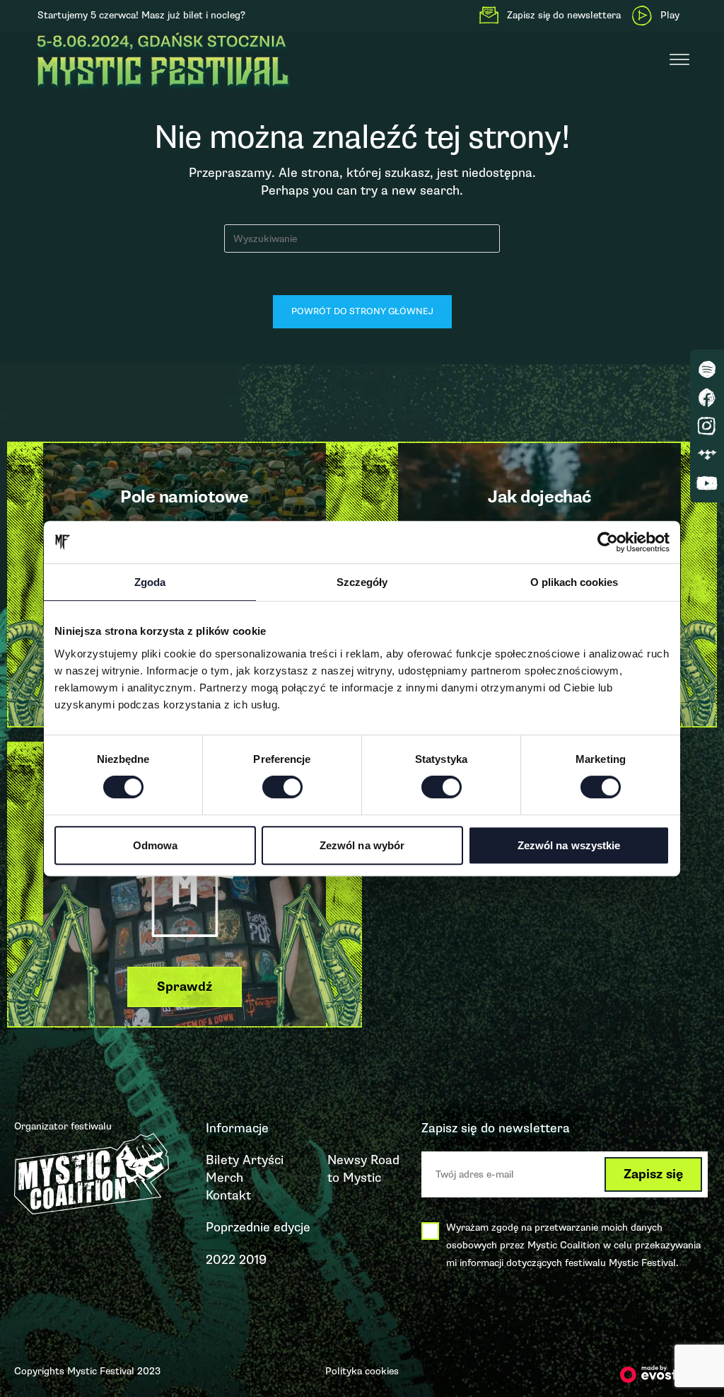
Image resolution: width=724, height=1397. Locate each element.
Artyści (263, 1160)
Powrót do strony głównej (362, 311)
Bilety (222, 1160)
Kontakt (228, 1195)
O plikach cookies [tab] (574, 582)
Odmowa (155, 845)
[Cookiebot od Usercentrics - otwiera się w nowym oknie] (608, 542)
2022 (220, 1259)
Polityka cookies (362, 1371)
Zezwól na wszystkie (569, 845)
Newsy (347, 1160)
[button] (184, 987)
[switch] (282, 787)
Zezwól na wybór (362, 845)
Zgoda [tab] (149, 582)
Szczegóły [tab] (362, 582)
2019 (253, 1259)
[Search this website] (362, 238)
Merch (224, 1177)
